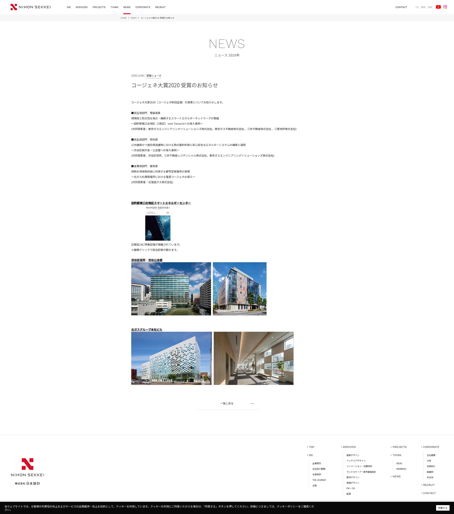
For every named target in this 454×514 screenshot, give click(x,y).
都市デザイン (353, 477)
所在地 (430, 477)
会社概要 (431, 455)
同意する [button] (442, 508)
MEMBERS (401, 468)
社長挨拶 (316, 474)
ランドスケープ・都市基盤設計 (361, 471)
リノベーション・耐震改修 (359, 466)
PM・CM (351, 488)
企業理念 (316, 463)
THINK (114, 7)
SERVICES (82, 7)
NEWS (127, 7)
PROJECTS (99, 7)
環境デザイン (353, 482)
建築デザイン (353, 455)
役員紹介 (431, 466)
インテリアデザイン (356, 460)
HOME (124, 17)
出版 (314, 485)
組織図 (430, 471)
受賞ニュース (153, 75)
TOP (311, 447)
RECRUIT (160, 7)
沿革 (429, 460)
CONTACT (401, 7)
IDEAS (399, 463)
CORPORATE (142, 7)
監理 (349, 493)
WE (69, 7)
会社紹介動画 (318, 468)
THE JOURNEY (319, 479)
